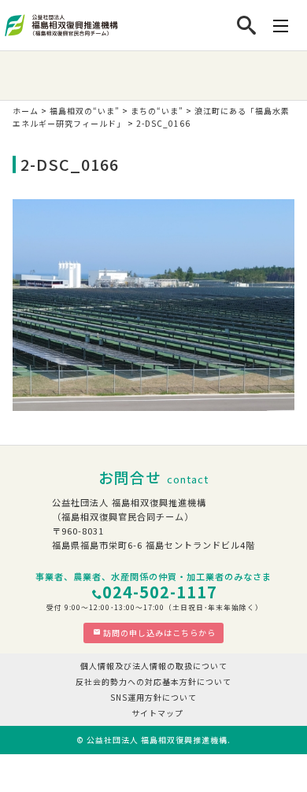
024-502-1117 (159, 591)
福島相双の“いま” (85, 111)
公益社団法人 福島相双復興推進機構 (157, 740)
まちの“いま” (157, 111)
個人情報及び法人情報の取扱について (153, 666)
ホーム (26, 111)
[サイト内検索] (247, 25)
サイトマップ (157, 713)
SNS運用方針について (153, 697)
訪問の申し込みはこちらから (159, 632)
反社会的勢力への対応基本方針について (153, 681)
